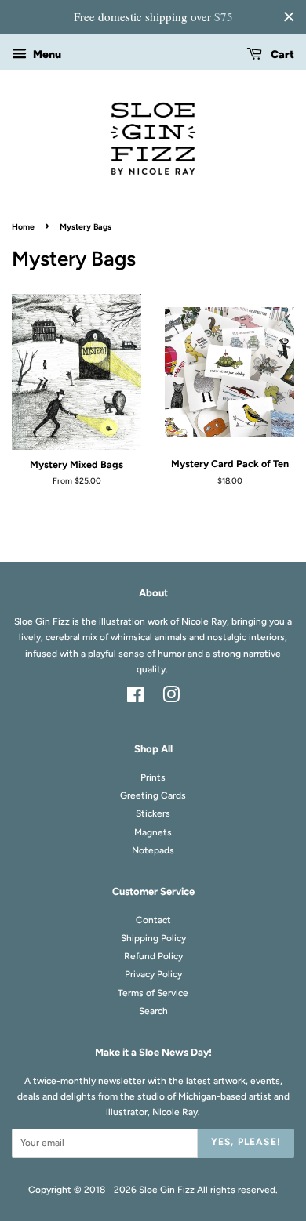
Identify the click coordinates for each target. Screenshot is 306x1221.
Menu (46, 54)
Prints (153, 777)
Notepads (153, 850)
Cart (281, 54)
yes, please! (246, 1141)
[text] (153, 16)
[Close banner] (288, 16)
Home (23, 227)
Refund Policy (153, 956)
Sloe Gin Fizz (167, 1189)
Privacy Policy (153, 974)
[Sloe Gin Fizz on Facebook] (135, 698)
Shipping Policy (153, 938)
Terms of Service (153, 992)
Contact (153, 920)
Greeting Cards (153, 795)
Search (153, 1010)
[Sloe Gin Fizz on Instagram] (171, 698)
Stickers (153, 813)
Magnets (153, 832)
